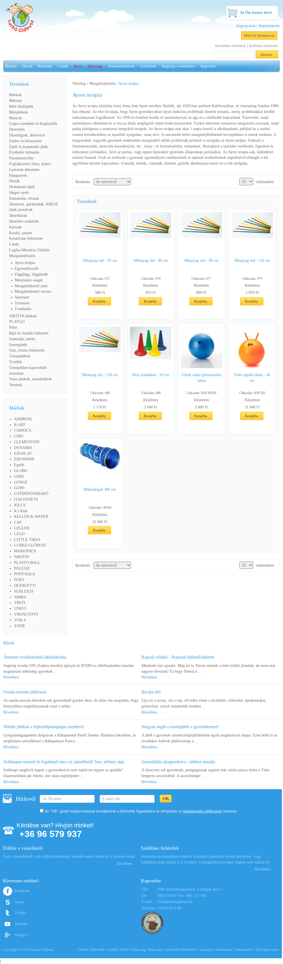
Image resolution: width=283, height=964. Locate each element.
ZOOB (19, 626)
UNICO (20, 608)
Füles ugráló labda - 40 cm (252, 378)
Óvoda (27, 66)
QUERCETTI (25, 585)
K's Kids (20, 511)
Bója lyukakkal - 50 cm (150, 375)
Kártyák (15, 227)
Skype (19, 902)
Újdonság (95, 66)
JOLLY (20, 505)
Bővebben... (126, 864)
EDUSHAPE (24, 459)
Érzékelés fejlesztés (24, 152)
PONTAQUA (24, 574)
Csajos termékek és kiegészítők (33, 124)
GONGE (21, 482)
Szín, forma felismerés (26, 350)
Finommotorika (21, 158)
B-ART (19, 425)
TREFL (20, 603)
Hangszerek (18, 175)
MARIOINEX (25, 551)
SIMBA (20, 597)
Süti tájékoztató (267, 949)
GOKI (19, 476)
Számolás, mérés (22, 339)
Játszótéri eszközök (24, 221)
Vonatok (15, 385)
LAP (18, 522)
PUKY (19, 580)
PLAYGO (17, 321)
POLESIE (22, 568)
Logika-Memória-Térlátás (29, 250)
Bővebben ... (13, 677)
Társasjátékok (19, 356)
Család (62, 66)
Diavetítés (17, 129)
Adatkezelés (244, 949)
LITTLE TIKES (27, 540)
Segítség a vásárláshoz (178, 66)
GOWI (19, 488)
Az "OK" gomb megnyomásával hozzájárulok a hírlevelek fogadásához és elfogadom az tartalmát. (141, 811)
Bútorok (15, 118)
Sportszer (22, 297)
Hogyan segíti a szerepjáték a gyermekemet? (180, 726)
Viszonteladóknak (121, 66)
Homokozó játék (22, 187)
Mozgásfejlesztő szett (31, 286)
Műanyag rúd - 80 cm (151, 260)
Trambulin (23, 309)
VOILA (20, 620)
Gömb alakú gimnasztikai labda (201, 378)
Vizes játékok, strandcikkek (30, 379)
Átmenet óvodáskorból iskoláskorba (34, 657)
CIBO (18, 436)
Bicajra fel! (151, 692)
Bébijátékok (18, 112)
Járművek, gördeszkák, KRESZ (33, 204)
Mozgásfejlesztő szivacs (33, 291)
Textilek (15, 362)
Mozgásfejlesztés (22, 256)
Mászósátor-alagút (29, 280)
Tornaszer (22, 303)
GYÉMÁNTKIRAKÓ (31, 494)
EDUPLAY (23, 453)
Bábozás (15, 101)
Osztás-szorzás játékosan (24, 692)
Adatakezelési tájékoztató (202, 811)
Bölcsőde (45, 66)
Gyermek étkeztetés (24, 170)
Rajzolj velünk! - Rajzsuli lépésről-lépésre (178, 657)
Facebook (22, 891)
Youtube (21, 924)
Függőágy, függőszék (31, 274)
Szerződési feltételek (230, 46)
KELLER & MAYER (31, 516)
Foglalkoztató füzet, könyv (30, 164)
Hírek (9, 643)
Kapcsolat (208, 66)
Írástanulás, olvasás (24, 198)
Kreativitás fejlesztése (26, 238)
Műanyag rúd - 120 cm (100, 375)
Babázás (15, 95)
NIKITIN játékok (22, 316)
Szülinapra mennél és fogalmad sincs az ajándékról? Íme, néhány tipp (63, 761)
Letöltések (148, 66)
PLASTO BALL (27, 563)
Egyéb (19, 465)
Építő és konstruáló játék (28, 147)
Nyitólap (79, 83)
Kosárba (99, 301)
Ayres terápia (25, 263)
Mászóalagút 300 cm (100, 489)
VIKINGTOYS (26, 614)
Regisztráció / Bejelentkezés (258, 26)
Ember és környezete (25, 141)
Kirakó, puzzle (20, 233)
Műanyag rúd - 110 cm (252, 260)
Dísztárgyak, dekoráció (27, 135)
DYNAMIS (23, 448)
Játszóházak (18, 215)
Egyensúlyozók (26, 268)
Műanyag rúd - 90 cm (201, 260)
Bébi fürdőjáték (21, 106)
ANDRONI (23, 419)
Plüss (13, 327)
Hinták (14, 181)
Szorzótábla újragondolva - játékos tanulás (178, 761)
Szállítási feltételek (263, 46)
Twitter (20, 913)
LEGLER (21, 528)
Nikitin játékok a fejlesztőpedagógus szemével (43, 726)
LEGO (19, 534)
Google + (22, 935)
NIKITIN (21, 557)
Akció (77, 66)
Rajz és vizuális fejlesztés (28, 333)
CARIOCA (22, 430)
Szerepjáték (18, 345)
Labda (14, 244)
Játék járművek (21, 210)
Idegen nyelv (19, 193)
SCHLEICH (23, 591)
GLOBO (20, 471)
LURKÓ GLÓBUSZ (30, 545)
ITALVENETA (26, 499)
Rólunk (11, 66)
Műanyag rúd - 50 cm (100, 260)
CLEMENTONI (27, 442)
